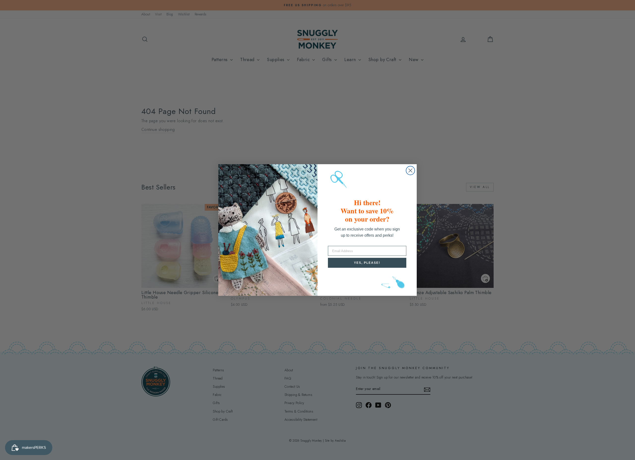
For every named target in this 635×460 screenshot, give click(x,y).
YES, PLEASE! (367, 263)
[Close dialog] (410, 170)
